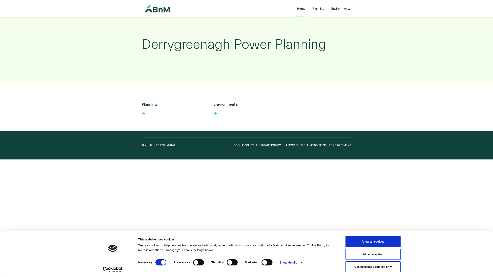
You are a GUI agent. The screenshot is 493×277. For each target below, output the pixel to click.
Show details (288, 262)
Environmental (341, 8)
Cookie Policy (244, 145)
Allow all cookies (373, 241)
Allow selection (373, 254)
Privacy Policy (270, 145)
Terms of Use (295, 145)
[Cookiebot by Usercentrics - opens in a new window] (113, 269)
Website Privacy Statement (330, 145)
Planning (318, 8)
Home (301, 8)
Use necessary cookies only (373, 266)
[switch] (198, 262)
